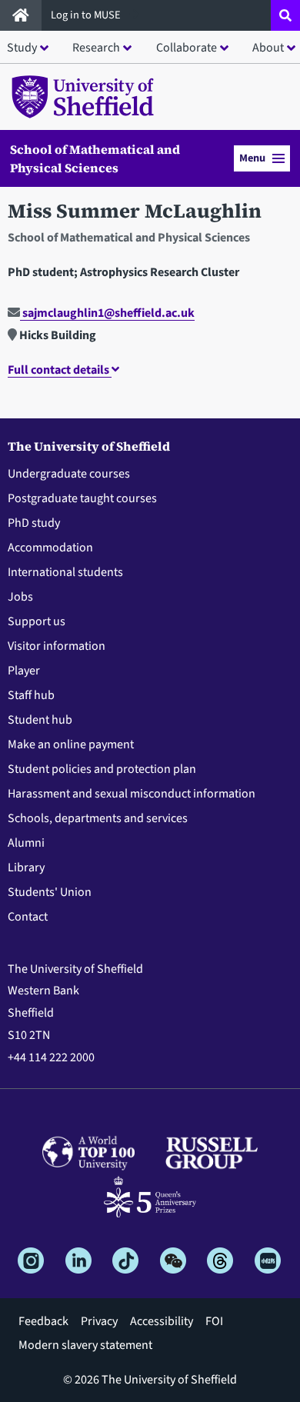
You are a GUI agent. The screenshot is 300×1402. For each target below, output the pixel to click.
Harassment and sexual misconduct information (131, 793)
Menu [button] (252, 158)
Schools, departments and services (98, 818)
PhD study (34, 523)
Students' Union (50, 892)
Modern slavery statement (85, 1345)
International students (65, 572)
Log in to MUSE (87, 15)
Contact (28, 916)
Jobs (20, 596)
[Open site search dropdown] (285, 15)
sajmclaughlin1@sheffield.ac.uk (107, 313)
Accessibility (161, 1321)
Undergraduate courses (69, 473)
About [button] (268, 47)
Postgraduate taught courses (82, 498)
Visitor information (56, 646)
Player (24, 670)
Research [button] (96, 47)
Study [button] (22, 47)
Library (26, 867)
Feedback (43, 1321)
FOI (214, 1321)
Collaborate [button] (186, 47)
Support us (36, 621)
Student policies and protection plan (102, 769)
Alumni (26, 842)
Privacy (99, 1321)
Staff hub (31, 695)
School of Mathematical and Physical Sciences (95, 158)
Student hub (40, 719)
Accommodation (50, 547)
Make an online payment (71, 744)
